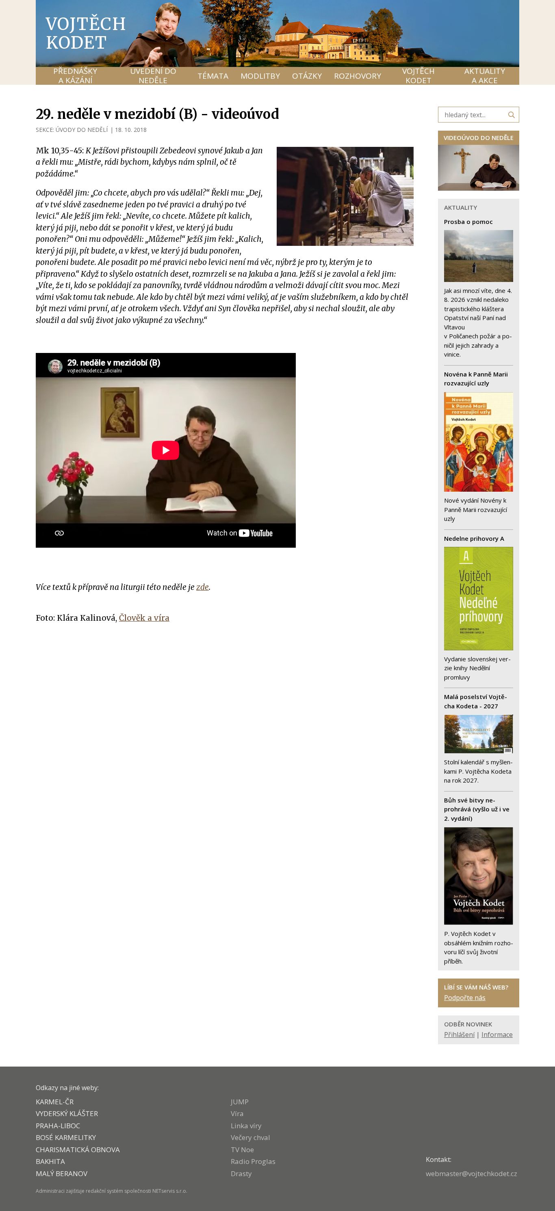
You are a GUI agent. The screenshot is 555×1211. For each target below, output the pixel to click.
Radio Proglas (253, 1161)
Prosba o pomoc (468, 221)
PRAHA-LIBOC (58, 1125)
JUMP (240, 1101)
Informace (497, 1034)
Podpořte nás (465, 997)
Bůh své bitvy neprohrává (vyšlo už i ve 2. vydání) (476, 809)
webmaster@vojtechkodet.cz (471, 1173)
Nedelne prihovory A (474, 538)
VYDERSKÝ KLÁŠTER (67, 1113)
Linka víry (246, 1125)
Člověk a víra (144, 618)
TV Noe (242, 1149)
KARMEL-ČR (55, 1101)
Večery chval (250, 1137)
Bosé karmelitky (66, 1137)
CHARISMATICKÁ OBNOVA (78, 1149)
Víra (237, 1113)
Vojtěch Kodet (86, 33)
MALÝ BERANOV (61, 1173)
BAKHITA (50, 1161)
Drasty (241, 1173)
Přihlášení (459, 1034)
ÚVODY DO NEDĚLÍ (82, 129)
